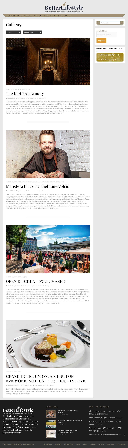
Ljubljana (24, 277)
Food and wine (26, 89)
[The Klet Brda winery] (48, 85)
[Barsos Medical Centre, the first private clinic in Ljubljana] (51, 437)
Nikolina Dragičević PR (14, 286)
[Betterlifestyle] (64, 12)
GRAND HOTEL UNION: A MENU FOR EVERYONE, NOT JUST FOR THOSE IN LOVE (45, 378)
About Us (52, 16)
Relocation (20, 16)
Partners (46, 16)
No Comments (32, 98)
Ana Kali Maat (11, 98)
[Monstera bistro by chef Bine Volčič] (48, 177)
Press (35, 16)
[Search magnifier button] (121, 22)
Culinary (8, 89)
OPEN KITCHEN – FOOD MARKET (36, 281)
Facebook (60, 15)
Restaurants (60, 182)
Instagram (69, 15)
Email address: (101, 31)
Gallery (40, 16)
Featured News (28, 16)
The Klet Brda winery (25, 93)
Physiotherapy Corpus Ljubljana (102, 417)
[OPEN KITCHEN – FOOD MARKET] (48, 272)
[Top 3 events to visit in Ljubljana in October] (51, 417)
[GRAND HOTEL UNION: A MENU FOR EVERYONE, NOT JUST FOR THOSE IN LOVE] (48, 367)
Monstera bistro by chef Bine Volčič (37, 186)
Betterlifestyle (11, 16)
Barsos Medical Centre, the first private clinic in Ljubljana (67, 431)
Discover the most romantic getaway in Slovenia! (70, 421)
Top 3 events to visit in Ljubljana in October (68, 411)
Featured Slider (26, 182)
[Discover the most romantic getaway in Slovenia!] (51, 427)
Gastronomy (45, 182)
